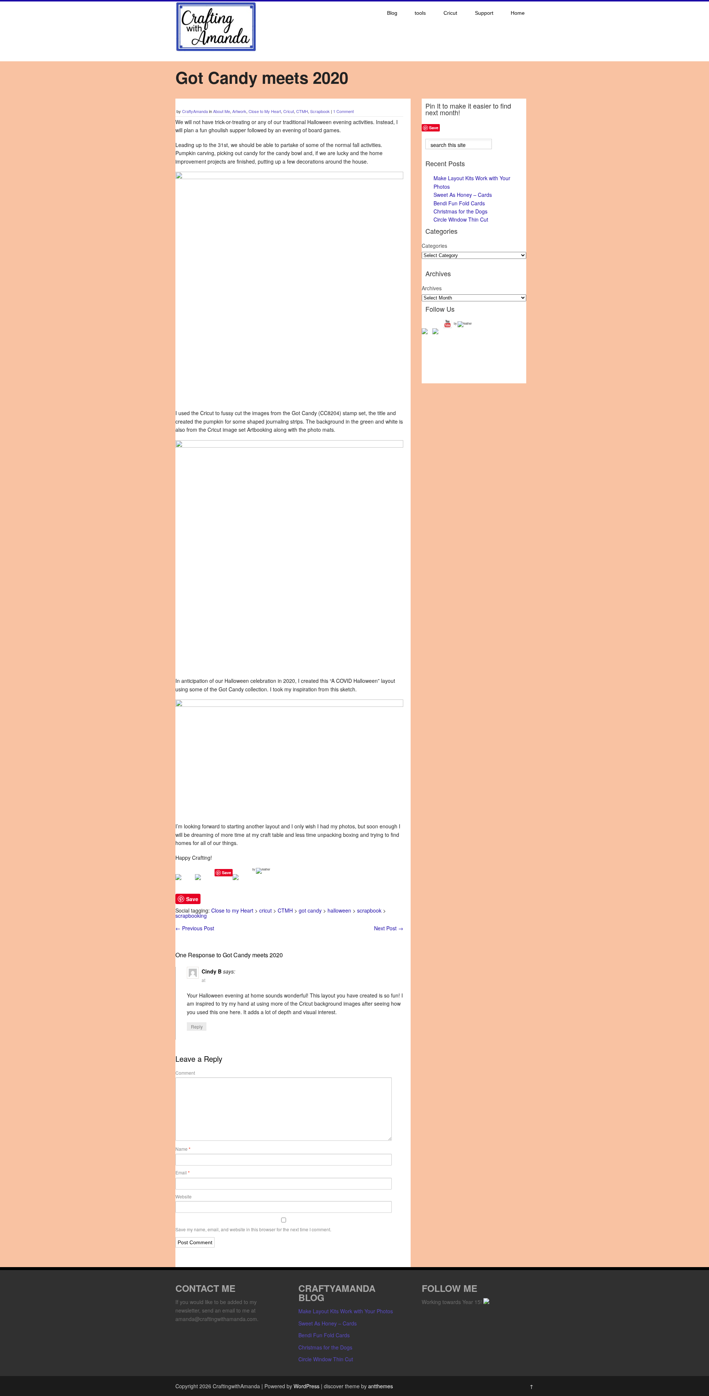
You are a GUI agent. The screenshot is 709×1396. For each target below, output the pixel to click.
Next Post (388, 928)
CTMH (302, 111)
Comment (185, 1073)
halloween (339, 910)
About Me (221, 111)
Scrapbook (320, 111)
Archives (432, 288)
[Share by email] (241, 883)
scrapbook (369, 910)
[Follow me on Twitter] (436, 332)
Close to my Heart (232, 910)
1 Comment (343, 111)
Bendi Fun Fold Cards (459, 203)
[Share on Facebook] (184, 883)
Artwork (239, 111)
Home (518, 13)
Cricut (450, 13)
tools (420, 13)
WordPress (306, 1386)
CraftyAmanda (195, 111)
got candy (310, 910)
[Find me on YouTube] (447, 323)
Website (183, 1196)
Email (182, 1172)
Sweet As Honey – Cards (463, 194)
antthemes (380, 1386)
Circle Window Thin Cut (461, 219)
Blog (392, 13)
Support (484, 13)
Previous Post (194, 928)
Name (183, 1149)
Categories (434, 245)
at (203, 980)
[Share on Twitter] (204, 883)
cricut (265, 910)
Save (226, 872)
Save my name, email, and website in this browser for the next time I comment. (253, 1229)
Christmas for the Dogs (460, 211)
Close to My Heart (265, 111)
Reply (197, 1026)
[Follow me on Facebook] (426, 332)
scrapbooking (191, 915)
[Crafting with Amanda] (216, 49)
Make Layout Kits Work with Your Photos (345, 1311)
